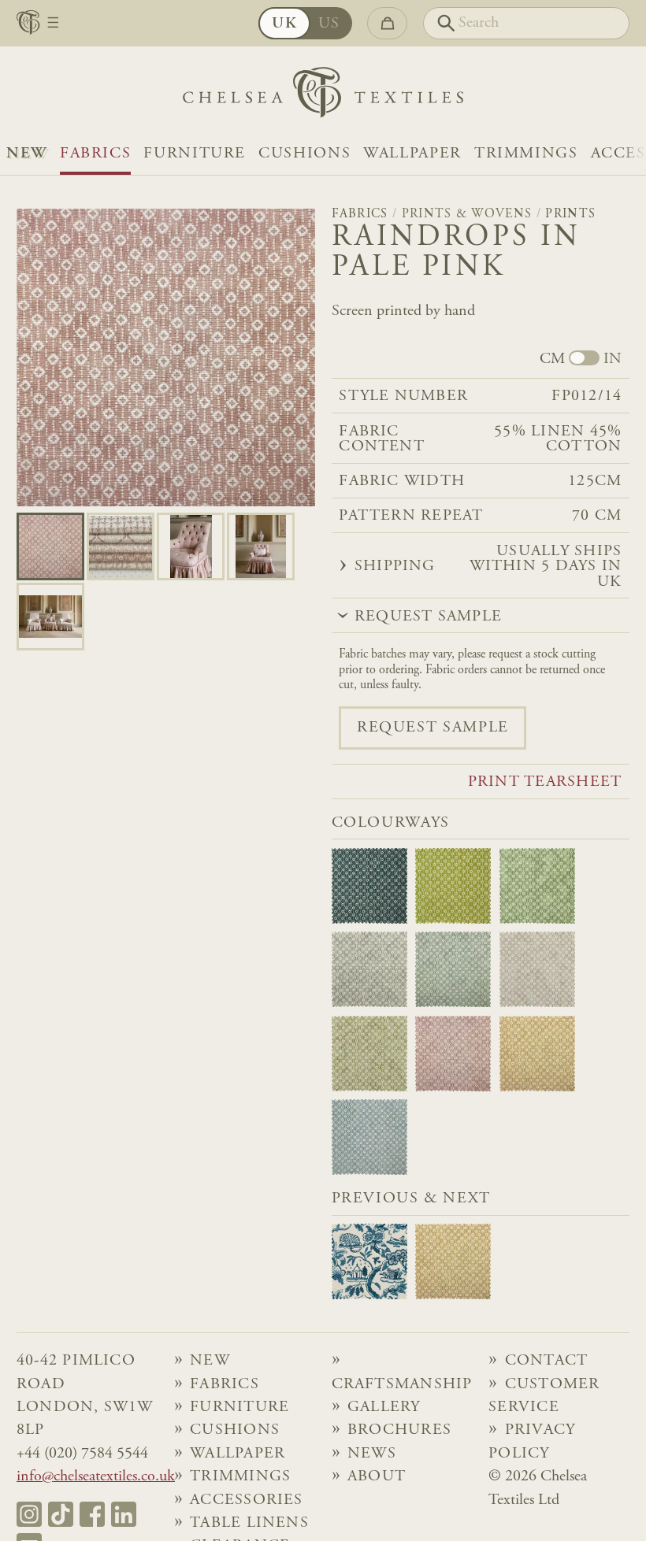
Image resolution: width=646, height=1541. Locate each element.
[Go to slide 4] (50, 616)
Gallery (384, 1407)
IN (612, 359)
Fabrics (95, 153)
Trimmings (526, 153)
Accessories (246, 1500)
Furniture (194, 153)
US (329, 24)
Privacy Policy (531, 1442)
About (376, 1476)
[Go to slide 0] (50, 546)
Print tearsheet (545, 782)
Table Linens (249, 1523)
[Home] (323, 96)
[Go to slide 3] (261, 546)
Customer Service (544, 1396)
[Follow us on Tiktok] (60, 1514)
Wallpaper (412, 153)
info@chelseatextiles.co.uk (96, 1476)
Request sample (433, 727)
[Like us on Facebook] (92, 1514)
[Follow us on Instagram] (29, 1514)
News (371, 1454)
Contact (546, 1361)
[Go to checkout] (387, 23)
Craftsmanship (402, 1384)
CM (552, 359)
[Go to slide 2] (191, 546)
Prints (570, 214)
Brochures (399, 1430)
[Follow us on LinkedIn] (123, 1514)
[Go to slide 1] (120, 546)
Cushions (304, 153)
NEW (26, 153)
